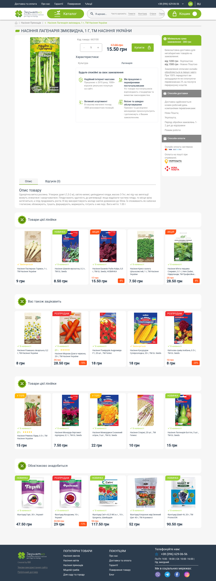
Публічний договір (28, 572)
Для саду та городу (74, 574)
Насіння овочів (71, 555)
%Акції (88, 3)
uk (190, 4)
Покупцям (117, 551)
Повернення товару (120, 570)
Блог (111, 574)
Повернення (74, 3)
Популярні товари (77, 551)
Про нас (45, 3)
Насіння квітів (71, 560)
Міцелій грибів (71, 570)
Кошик (184, 14)
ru (199, 4)
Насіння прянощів (73, 565)
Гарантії (58, 3)
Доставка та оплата (26, 3)
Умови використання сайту (33, 567)
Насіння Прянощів (31, 22)
